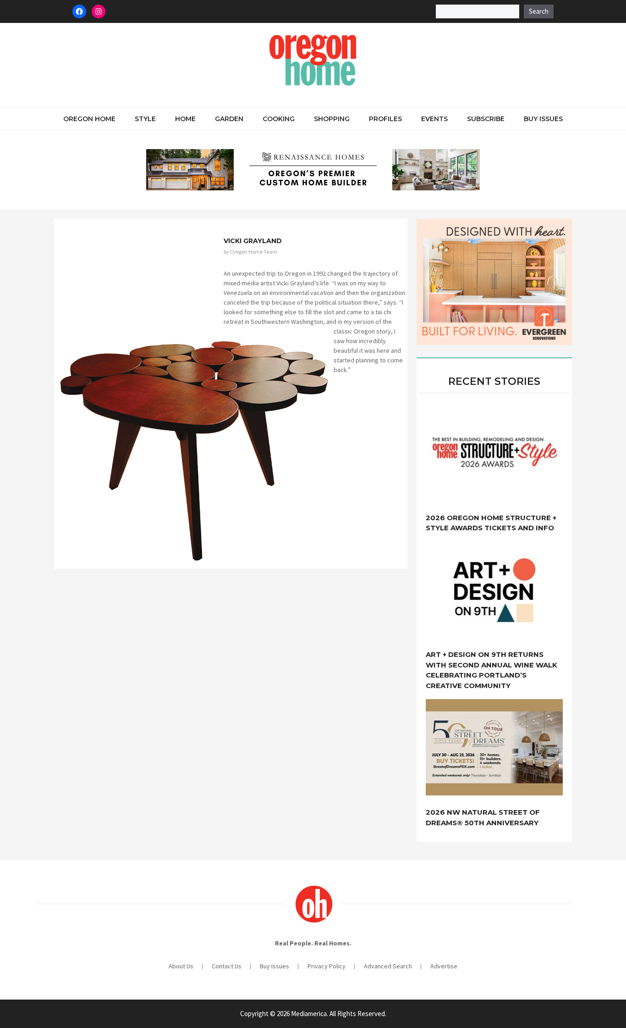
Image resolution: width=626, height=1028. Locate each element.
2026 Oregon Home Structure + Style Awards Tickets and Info (491, 523)
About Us (181, 966)
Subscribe (486, 119)
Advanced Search (388, 966)
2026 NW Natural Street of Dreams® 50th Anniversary (483, 817)
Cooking (279, 119)
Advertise (443, 966)
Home (185, 119)
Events (434, 119)
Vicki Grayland (253, 241)
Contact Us (227, 966)
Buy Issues (543, 119)
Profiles (385, 119)
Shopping (332, 119)
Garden (229, 119)
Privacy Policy (327, 966)
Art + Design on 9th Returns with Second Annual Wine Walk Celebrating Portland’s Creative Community (491, 670)
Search (539, 11)
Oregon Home (89, 119)
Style (145, 119)
